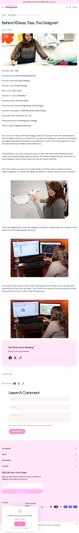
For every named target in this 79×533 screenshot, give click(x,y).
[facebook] (10, 358)
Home (4, 15)
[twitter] (15, 358)
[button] (3, 7)
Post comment (17, 431)
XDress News (12, 15)
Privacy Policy (56, 525)
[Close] (77, 523)
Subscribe (22, 491)
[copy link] (20, 358)
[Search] (70, 7)
